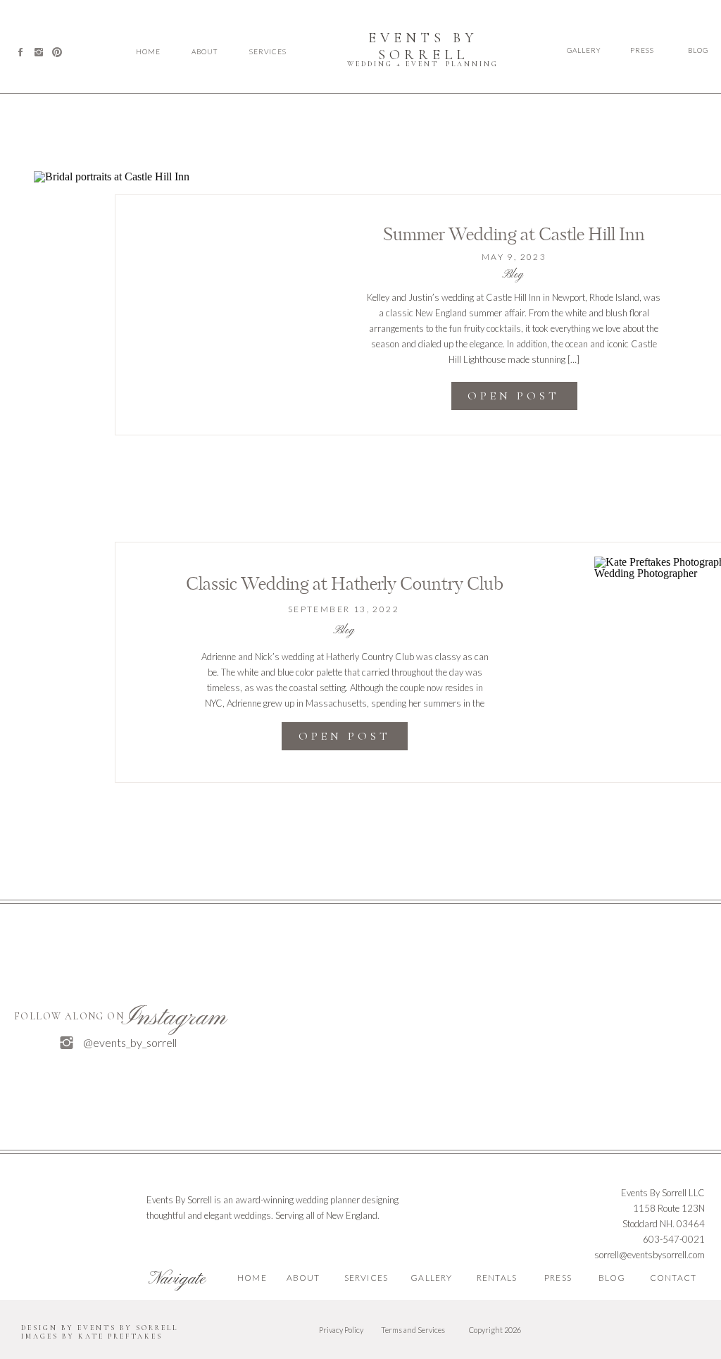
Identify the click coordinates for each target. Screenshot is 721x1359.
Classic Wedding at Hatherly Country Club (344, 584)
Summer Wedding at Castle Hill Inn (514, 235)
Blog (512, 275)
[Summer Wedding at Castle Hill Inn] (157, 294)
